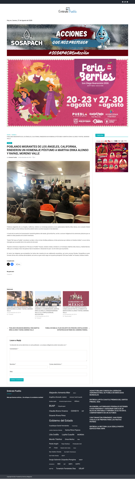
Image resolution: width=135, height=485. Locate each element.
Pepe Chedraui (65, 444)
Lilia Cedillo (54, 434)
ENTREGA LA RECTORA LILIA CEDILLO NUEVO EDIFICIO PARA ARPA (107, 428)
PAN (78, 439)
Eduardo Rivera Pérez (57, 415)
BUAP (52, 406)
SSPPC (77, 464)
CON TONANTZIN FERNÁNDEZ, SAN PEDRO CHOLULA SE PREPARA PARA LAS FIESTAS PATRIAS (106, 420)
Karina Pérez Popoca (72, 430)
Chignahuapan (61, 406)
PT (50, 448)
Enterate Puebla (13, 157)
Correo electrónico (55, 364)
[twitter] (125, 2)
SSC (59, 464)
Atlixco (76, 401)
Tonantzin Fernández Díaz (66, 468)
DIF (83, 411)
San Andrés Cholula (55, 452)
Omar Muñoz (69, 439)
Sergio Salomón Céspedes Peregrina (62, 460)
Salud (74, 448)
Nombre (13, 364)
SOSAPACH (51, 464)
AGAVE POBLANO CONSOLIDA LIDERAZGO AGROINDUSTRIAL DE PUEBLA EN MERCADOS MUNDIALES (107, 393)
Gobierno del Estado (61, 420)
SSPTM (51, 468)
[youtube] (127, 2)
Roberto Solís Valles (65, 448)
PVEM (55, 448)
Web (11, 371)
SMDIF (81, 459)
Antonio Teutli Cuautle (76, 397)
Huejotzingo (74, 425)
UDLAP (81, 468)
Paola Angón (53, 444)
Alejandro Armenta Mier (59, 392)
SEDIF (63, 455)
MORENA (80, 435)
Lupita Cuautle (68, 434)
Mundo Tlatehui (55, 439)
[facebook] (123, 2)
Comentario (14, 349)
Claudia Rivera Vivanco (58, 411)
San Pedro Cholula (54, 455)
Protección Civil (77, 444)
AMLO (74, 393)
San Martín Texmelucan (70, 452)
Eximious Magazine (27, 476)
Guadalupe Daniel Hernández (59, 426)
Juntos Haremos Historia (55, 430)
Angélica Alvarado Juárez (58, 397)
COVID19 (75, 411)
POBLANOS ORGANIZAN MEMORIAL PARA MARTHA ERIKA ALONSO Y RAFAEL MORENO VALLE (20, 308)
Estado (9, 143)
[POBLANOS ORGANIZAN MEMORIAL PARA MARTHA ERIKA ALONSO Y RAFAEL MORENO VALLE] (20, 298)
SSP (65, 464)
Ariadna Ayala (52, 401)
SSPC (70, 464)
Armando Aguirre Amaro (65, 401)
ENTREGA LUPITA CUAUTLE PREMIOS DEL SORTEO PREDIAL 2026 (109, 401)
